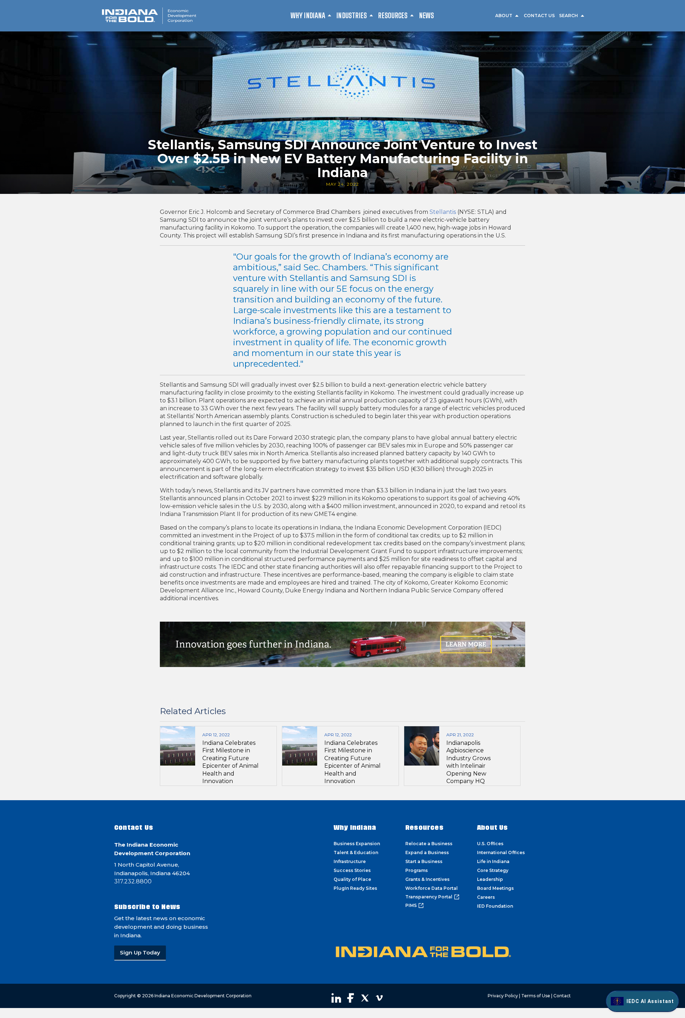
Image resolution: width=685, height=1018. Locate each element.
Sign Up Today (140, 952)
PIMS (411, 905)
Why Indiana (308, 15)
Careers (486, 897)
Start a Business (423, 861)
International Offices (501, 852)
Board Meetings (495, 888)
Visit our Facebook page (350, 998)
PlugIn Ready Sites (355, 888)
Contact (562, 995)
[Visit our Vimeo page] (379, 998)
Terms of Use (535, 995)
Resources (392, 15)
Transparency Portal (428, 896)
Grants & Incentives (427, 879)
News (426, 15)
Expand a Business (427, 852)
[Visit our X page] (365, 998)
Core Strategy (492, 870)
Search (568, 15)
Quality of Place (352, 879)
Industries (351, 15)
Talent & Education (356, 852)
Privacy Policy (503, 995)
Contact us (539, 15)
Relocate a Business (428, 843)
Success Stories (352, 870)
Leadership (490, 879)
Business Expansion (357, 843)
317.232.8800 (133, 881)
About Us (492, 827)
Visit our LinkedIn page (336, 998)
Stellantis (443, 212)
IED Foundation (495, 906)
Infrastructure (350, 861)
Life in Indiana (493, 861)
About (503, 15)
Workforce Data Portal (431, 888)
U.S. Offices (490, 843)
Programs (416, 870)
